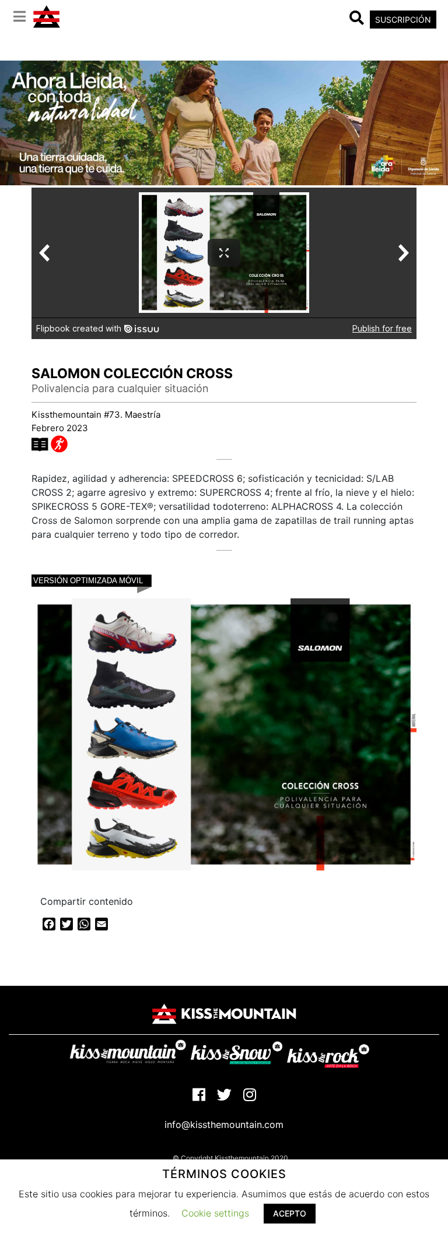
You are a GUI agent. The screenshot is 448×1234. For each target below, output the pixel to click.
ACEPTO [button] (289, 1213)
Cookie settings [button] (215, 1213)
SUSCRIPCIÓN (403, 19)
